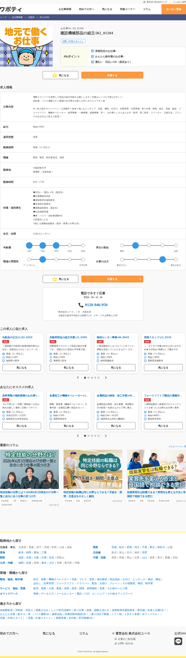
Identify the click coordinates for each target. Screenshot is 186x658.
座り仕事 (79, 610)
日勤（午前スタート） (73, 41)
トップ (3, 17)
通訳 (79, 593)
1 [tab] (85, 378)
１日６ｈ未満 (132, 614)
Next (106, 377)
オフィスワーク (9, 593)
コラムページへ (176, 446)
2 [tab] (88, 378)
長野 (144, 552)
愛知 (36, 552)
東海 (2, 552)
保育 (74, 588)
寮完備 (141, 610)
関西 (2, 557)
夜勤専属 (61, 618)
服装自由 (57, 614)
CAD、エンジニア (94, 593)
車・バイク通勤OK (38, 614)
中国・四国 (99, 557)
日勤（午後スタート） (40, 618)
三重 (43, 552)
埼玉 (137, 547)
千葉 (144, 547)
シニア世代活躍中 (61, 610)
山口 (144, 557)
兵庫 (43, 557)
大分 (51, 562)
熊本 (43, 562)
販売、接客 (39, 588)
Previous (77, 377)
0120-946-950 (96, 304)
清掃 (66, 588)
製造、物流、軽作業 (11, 579)
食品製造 (102, 579)
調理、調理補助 (88, 588)
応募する (112, 75)
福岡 (21, 562)
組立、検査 (39, 579)
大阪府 (31, 17)
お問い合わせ (125, 643)
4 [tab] (95, 378)
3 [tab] (91, 378)
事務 (36, 593)
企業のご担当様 (127, 639)
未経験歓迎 (6, 610)
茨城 (114, 547)
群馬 (129, 547)
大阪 (36, 557)
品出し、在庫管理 (43, 583)
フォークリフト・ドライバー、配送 (76, 583)
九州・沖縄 (6, 562)
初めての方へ (86, 9)
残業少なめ (42, 610)
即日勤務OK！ (87, 618)
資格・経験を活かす (97, 610)
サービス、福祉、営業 (12, 588)
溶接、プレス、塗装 (83, 579)
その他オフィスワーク (120, 593)
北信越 (97, 552)
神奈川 (161, 547)
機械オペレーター (59, 579)
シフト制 (117, 614)
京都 (28, 557)
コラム (147, 9)
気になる (107, 9)
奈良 (51, 557)
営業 (102, 588)
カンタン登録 (173, 9)
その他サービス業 (117, 588)
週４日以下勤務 (100, 614)
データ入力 (47, 593)
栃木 (121, 547)
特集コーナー (127, 9)
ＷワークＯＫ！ (151, 614)
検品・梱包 (154, 579)
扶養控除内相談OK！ (77, 614)
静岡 (28, 552)
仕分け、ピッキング (133, 579)
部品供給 (115, 579)
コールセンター (65, 593)
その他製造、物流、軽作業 (137, 583)
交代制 (72, 618)
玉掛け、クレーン (110, 583)
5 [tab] (98, 378)
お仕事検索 (65, 9)
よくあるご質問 (179, 2)
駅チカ (21, 614)
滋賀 (21, 557)
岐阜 (21, 552)
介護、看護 (55, 588)
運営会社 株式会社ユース (157, 2)
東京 (152, 547)
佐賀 (28, 562)
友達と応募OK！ (156, 610)
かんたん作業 (7, 614)
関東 (95, 547)
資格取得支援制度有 (123, 610)
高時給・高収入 (24, 610)
